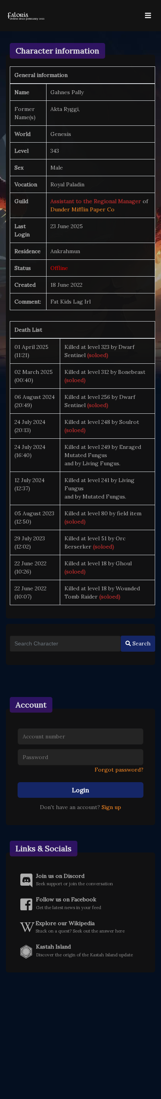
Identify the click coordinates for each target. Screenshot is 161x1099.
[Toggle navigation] (147, 15)
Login (80, 790)
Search (140, 643)
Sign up (111, 807)
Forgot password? (119, 769)
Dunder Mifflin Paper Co (82, 209)
